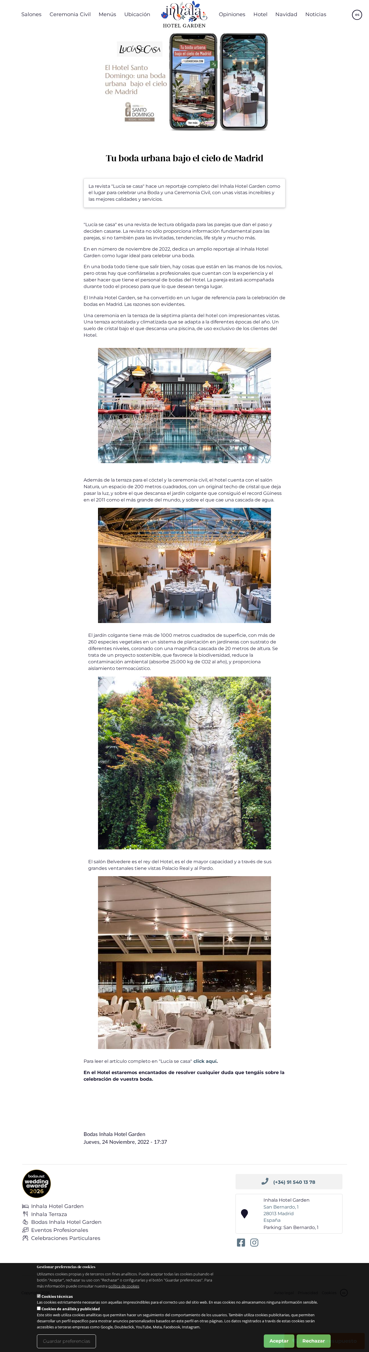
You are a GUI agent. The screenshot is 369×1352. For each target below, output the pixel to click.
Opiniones (232, 14)
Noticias (315, 14)
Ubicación (137, 14)
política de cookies (123, 1286)
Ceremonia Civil (70, 14)
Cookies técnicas (57, 1296)
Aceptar (279, 1341)
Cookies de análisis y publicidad (71, 1308)
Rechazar (313, 1341)
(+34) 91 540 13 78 (294, 1182)
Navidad (286, 14)
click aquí (204, 1061)
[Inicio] (184, 14)
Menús (107, 14)
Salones (31, 14)
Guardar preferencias (66, 1341)
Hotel (260, 14)
